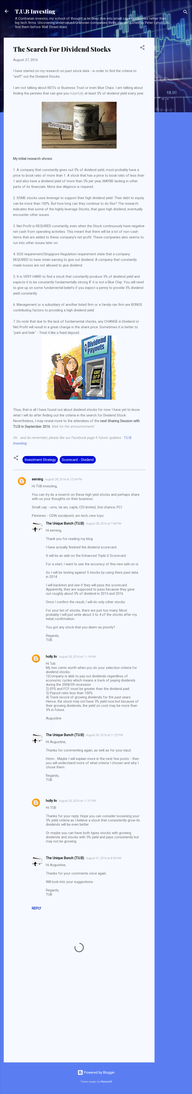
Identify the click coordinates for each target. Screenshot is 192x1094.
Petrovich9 (106, 1081)
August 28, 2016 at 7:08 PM (103, 523)
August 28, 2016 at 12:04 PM (63, 479)
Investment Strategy (40, 460)
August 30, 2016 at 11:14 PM (77, 656)
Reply (36, 908)
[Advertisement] (173, 108)
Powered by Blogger (99, 1072)
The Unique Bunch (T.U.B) (65, 523)
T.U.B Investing (35, 11)
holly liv (51, 656)
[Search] (185, 13)
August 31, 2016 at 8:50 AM (103, 858)
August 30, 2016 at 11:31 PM (77, 800)
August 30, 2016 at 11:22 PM (104, 735)
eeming (37, 479)
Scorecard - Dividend (78, 460)
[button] (142, 48)
